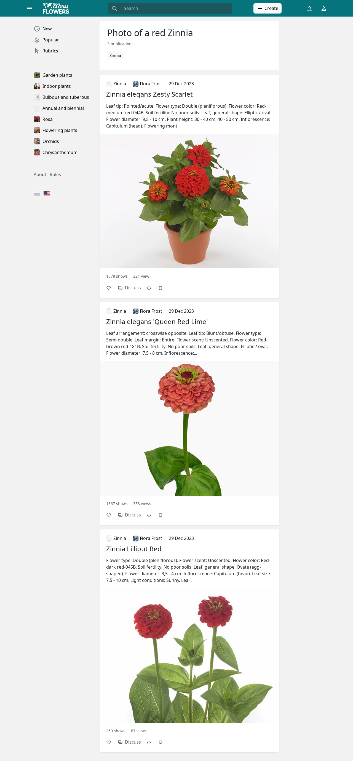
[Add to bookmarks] (163, 287)
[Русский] (37, 194)
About (40, 174)
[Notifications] (309, 8)
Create (270, 8)
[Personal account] (323, 8)
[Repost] (151, 287)
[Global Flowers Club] (57, 8)
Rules (55, 174)
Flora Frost (150, 84)
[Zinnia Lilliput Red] (189, 634)
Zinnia (115, 55)
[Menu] (29, 8)
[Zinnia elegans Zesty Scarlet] (189, 179)
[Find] (114, 8)
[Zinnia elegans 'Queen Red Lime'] (189, 407)
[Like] (111, 287)
